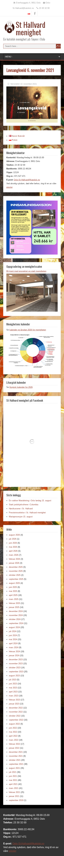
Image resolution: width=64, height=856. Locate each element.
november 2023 (16, 663)
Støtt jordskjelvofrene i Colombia (23, 504)
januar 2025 (14, 607)
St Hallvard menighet (30, 28)
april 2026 (13, 551)
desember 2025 (16, 567)
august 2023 (14, 675)
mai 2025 (13, 591)
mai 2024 (13, 639)
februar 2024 (14, 651)
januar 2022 (14, 748)
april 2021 (13, 784)
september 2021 (16, 764)
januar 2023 (14, 704)
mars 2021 (13, 788)
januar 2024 (14, 655)
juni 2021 (13, 776)
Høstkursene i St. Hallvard (21, 508)
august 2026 (14, 535)
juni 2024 (13, 635)
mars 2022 (13, 740)
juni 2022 (13, 728)
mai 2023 (13, 688)
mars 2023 (13, 696)
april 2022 (13, 736)
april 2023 (13, 692)
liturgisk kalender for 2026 (21, 387)
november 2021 (16, 756)
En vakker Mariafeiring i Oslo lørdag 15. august (30, 500)
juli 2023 (12, 679)
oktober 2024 (15, 619)
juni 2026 (13, 543)
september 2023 (16, 671)
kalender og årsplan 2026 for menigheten (27, 330)
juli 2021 (12, 772)
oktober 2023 (15, 667)
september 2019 (16, 800)
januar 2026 (14, 563)
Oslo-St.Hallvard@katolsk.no (27, 180)
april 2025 (13, 595)
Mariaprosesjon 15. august (21, 516)
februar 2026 (14, 559)
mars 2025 (13, 599)
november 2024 (16, 615)
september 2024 (16, 623)
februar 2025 (14, 603)
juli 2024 (12, 631)
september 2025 (16, 579)
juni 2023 (13, 683)
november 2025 (16, 571)
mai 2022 (13, 732)
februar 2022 (14, 744)
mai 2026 (13, 547)
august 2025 (14, 583)
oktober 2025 (15, 575)
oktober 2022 (15, 716)
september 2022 (16, 720)
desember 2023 (16, 659)
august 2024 (14, 627)
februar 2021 (14, 792)
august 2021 (14, 768)
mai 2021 (13, 780)
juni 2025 (13, 587)
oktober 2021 (15, 760)
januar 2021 (14, 796)
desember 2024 (16, 611)
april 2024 (13, 643)
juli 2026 (12, 539)
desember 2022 (16, 708)
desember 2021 (16, 752)
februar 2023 (14, 700)
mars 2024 (13, 647)
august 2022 (14, 724)
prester (9, 187)
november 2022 (16, 712)
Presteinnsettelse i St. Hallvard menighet (27, 512)
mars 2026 (13, 555)
